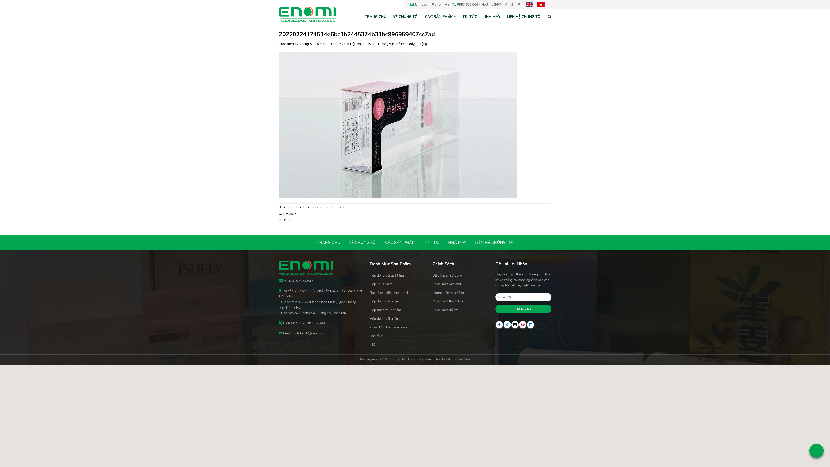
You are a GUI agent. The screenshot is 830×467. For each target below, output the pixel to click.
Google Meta (460, 359)
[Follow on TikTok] (512, 5)
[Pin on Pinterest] (522, 324)
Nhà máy (492, 16)
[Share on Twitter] (507, 324)
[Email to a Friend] (515, 324)
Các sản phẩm (439, 16)
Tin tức (470, 16)
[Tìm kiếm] (549, 16)
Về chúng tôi (405, 16)
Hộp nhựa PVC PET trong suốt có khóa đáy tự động (388, 44)
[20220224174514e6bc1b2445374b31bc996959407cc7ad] (398, 124)
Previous (287, 214)
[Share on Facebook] (499, 324)
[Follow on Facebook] (506, 5)
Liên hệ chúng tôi (524, 16)
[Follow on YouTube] (519, 5)
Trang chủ (375, 16)
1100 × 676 (336, 44)
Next (285, 219)
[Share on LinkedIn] (530, 324)
